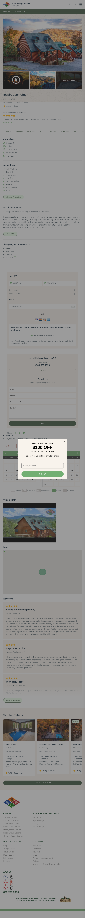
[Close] (64, 441)
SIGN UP (42, 474)
